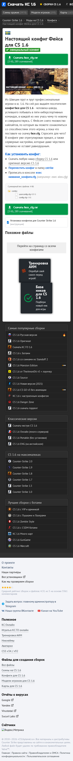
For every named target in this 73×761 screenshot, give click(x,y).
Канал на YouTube (52, 610)
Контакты (7, 567)
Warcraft (24, 546)
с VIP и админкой (29, 509)
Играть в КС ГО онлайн (15, 630)
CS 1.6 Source (20, 377)
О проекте (8, 562)
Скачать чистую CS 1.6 (25, 425)
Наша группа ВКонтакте (19, 610)
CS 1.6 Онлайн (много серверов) (30, 431)
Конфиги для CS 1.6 (13, 675)
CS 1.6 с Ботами (21, 353)
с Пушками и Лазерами (33, 515)
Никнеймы (8, 640)
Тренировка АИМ (12, 635)
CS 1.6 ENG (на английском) (28, 444)
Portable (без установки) (33, 437)
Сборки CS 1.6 (52, 4)
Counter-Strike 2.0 (22, 461)
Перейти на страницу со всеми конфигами (36, 248)
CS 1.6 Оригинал (22, 341)
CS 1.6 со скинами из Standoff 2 (30, 359)
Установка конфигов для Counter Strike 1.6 (33, 222)
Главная (6, 752)
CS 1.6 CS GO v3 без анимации (29, 389)
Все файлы (8, 665)
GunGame (25, 539)
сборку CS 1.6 (43, 159)
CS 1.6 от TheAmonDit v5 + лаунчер (32, 371)
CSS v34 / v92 (10, 651)
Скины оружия (14, 12)
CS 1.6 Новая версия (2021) (28, 383)
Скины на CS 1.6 (11, 670)
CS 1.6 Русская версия (25, 335)
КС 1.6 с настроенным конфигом (31, 396)
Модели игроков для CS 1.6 (18, 680)
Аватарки (7, 645)
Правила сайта (19, 752)
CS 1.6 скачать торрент (25, 408)
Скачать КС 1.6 (22, 4)
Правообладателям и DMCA (43, 752)
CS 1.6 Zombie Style (23, 521)
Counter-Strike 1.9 (22, 467)
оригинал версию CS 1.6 (23, 163)
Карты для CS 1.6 (12, 686)
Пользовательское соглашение (43, 756)
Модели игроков (43, 12)
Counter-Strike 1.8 (22, 473)
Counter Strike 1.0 (22, 491)
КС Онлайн (8, 624)
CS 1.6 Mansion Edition (25, 365)
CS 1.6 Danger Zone (23, 402)
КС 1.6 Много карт (23, 533)
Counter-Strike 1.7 (22, 479)
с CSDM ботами (28, 527)
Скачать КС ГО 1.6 (22, 347)
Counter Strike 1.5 (22, 485)
